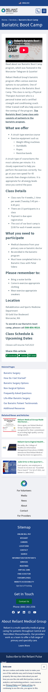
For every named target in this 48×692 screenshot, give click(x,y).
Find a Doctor (24, 574)
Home (4, 19)
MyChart (24, 538)
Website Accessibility (24, 582)
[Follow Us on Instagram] (29, 612)
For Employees (24, 578)
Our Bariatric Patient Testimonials (21, 403)
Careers (24, 542)
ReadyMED (24, 566)
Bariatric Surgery (12, 372)
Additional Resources (14, 408)
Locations (24, 546)
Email (4, 662)
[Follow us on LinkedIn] (24, 612)
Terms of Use (27, 685)
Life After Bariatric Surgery (17, 398)
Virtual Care (24, 570)
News (24, 500)
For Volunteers (24, 490)
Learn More (24, 645)
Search (24, 554)
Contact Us (24, 601)
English (25, 3)
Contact (24, 510)
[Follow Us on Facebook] (13, 612)
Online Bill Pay (24, 534)
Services (13, 19)
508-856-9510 (32, 327)
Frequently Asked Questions (18, 393)
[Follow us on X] (18, 612)
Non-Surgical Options (14, 388)
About (24, 505)
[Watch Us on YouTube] (34, 612)
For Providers (24, 515)
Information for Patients (24, 558)
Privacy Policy (12, 685)
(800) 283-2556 (27, 606)
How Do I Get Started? (15, 378)
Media (24, 495)
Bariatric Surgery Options (16, 383)
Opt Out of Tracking (24, 586)
